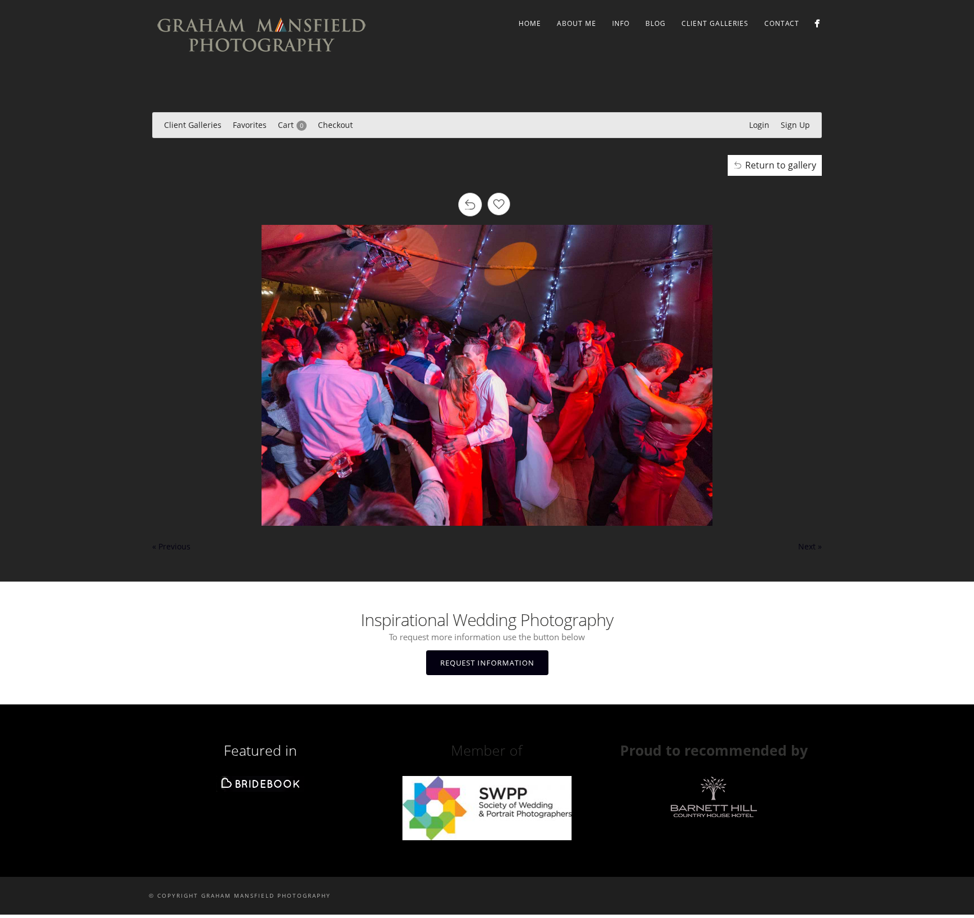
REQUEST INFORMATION (487, 663)
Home (530, 23)
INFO (621, 23)
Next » (810, 546)
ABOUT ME (576, 23)
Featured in (260, 750)
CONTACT (781, 23)
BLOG (655, 23)
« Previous (171, 546)
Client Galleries (715, 23)
